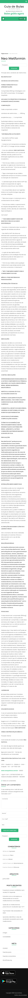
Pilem (11, 855)
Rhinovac (16, 867)
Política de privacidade (20, 995)
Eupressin (12, 851)
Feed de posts (7, 952)
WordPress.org (7, 960)
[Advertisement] (14, 36)
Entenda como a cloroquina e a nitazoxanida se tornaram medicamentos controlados (12, 898)
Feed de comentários (9, 956)
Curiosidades (6, 937)
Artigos (5, 933)
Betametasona (18, 863)
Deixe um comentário (9, 781)
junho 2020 (6, 879)
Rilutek (10, 859)
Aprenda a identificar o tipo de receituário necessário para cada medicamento (13, 919)
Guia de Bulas (14, 6)
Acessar (5, 948)
